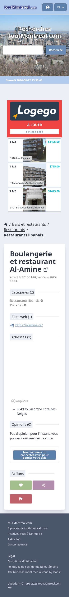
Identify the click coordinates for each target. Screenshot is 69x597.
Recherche (56, 50)
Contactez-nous (18, 544)
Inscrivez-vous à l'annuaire (25, 533)
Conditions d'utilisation (22, 561)
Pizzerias (17, 305)
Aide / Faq (14, 539)
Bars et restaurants (29, 224)
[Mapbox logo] (19, 401)
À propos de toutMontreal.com (27, 528)
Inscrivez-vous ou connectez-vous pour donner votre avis (34, 454)
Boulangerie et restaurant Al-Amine (33, 261)
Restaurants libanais (23, 235)
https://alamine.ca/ (29, 325)
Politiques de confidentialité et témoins (33, 566)
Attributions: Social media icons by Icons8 (34, 572)
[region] (34, 373)
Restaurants (14, 229)
